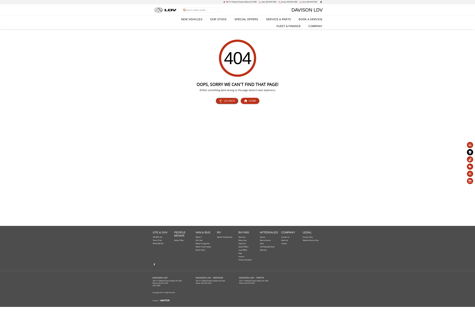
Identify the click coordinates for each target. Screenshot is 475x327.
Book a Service (310, 19)
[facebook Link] (321, 2)
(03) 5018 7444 (206, 283)
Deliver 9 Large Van (203, 243)
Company (315, 26)
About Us (284, 240)
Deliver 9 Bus (179, 240)
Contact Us (285, 237)
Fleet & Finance (288, 26)
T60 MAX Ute (157, 237)
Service (262, 237)
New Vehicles (191, 19)
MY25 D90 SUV (158, 243)
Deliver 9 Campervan (224, 237)
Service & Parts (278, 19)
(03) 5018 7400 (163, 283)
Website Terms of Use (311, 240)
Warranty (263, 250)
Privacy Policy (308, 237)
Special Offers (246, 19)
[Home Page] (165, 10)
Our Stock (218, 19)
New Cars (241, 237)
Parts (262, 243)
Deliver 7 (199, 237)
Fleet (240, 253)
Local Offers (242, 250)
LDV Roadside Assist (267, 247)
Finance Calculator (245, 260)
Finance (241, 256)
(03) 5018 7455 (249, 283)
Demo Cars (242, 240)
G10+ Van (199, 240)
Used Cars (242, 243)
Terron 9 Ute (157, 240)
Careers (284, 243)
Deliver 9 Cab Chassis (203, 247)
